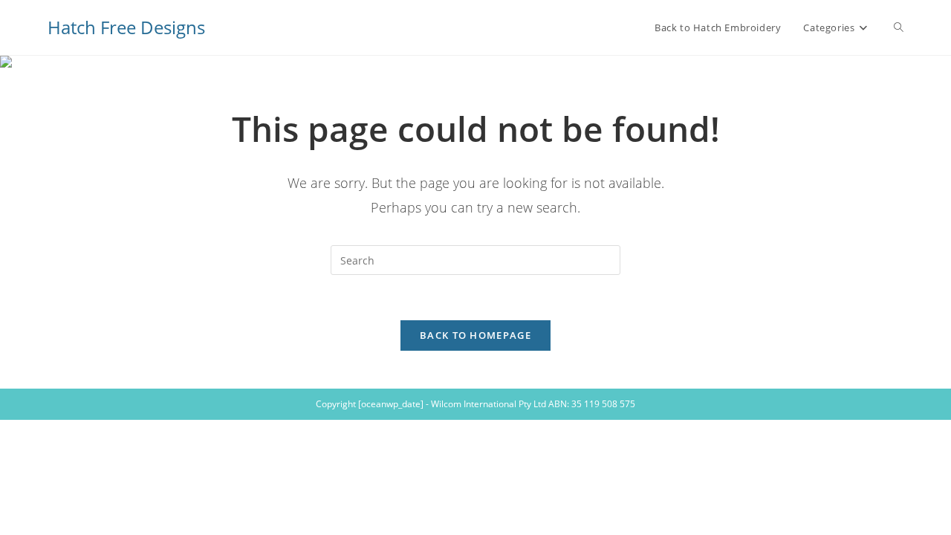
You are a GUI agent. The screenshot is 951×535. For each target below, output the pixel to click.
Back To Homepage (475, 335)
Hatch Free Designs (126, 27)
